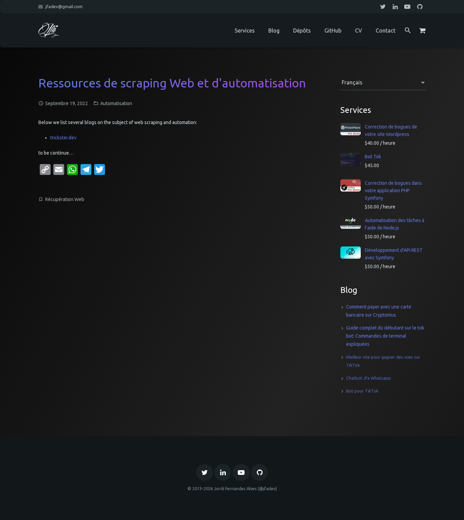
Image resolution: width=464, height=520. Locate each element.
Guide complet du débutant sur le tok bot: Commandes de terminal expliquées (385, 336)
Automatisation (116, 103)
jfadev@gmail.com (64, 6)
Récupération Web (64, 199)
